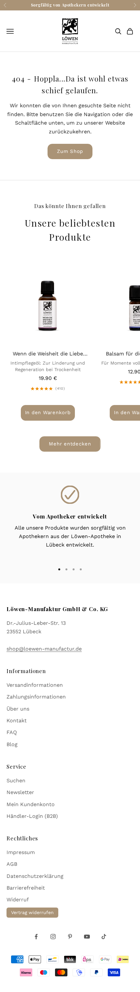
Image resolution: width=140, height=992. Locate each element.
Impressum (21, 852)
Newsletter (20, 792)
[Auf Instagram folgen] (53, 936)
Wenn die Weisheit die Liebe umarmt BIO (48, 354)
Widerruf (18, 899)
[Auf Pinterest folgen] (70, 936)
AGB (12, 864)
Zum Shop (70, 151)
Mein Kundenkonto (31, 804)
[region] (70, 522)
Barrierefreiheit (26, 888)
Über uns (18, 709)
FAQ (12, 732)
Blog (12, 744)
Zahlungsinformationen (36, 697)
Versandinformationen (35, 685)
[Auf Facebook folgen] (36, 936)
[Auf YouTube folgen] (87, 936)
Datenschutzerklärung (35, 876)
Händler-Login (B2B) (32, 816)
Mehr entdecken (70, 444)
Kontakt (17, 720)
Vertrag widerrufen (32, 912)
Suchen (16, 780)
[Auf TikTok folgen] (104, 936)
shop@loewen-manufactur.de (44, 649)
